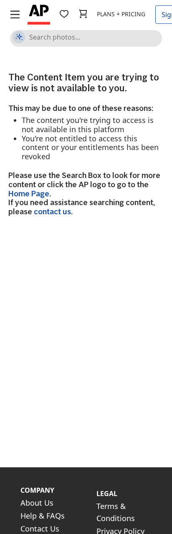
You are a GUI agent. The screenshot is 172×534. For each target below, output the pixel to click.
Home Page (28, 193)
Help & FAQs (42, 516)
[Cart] (83, 14)
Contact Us (39, 529)
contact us (52, 211)
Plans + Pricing (121, 14)
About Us (36, 503)
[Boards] (63, 14)
